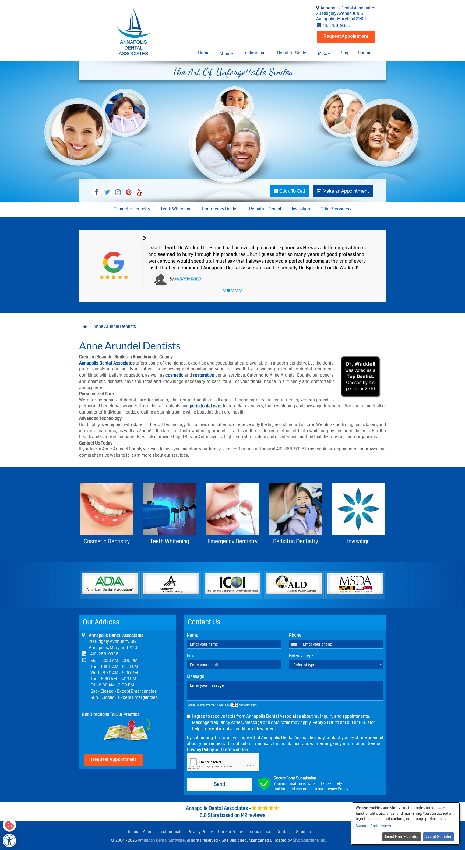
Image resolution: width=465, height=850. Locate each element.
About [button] (225, 53)
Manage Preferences (373, 826)
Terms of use (259, 818)
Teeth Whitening (176, 209)
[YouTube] (139, 192)
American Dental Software (161, 826)
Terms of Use (235, 736)
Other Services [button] (334, 209)
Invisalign (301, 209)
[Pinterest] (128, 192)
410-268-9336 (336, 25)
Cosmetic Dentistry (132, 209)
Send (219, 770)
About (148, 818)
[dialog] (406, 824)
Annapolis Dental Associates (107, 349)
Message (195, 663)
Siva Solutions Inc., (310, 826)
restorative (203, 361)
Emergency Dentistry (170, 527)
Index (133, 818)
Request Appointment (345, 36)
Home (204, 53)
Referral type (301, 642)
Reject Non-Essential (401, 836)
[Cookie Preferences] (9, 825)
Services (358, 527)
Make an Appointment (345, 190)
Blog (344, 53)
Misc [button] (322, 53)
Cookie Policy (230, 818)
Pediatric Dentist (265, 209)
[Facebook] (96, 192)
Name (192, 621)
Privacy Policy (200, 736)
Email (192, 642)
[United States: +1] (295, 630)
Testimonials (255, 53)
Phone (295, 621)
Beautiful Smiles (292, 53)
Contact (365, 53)
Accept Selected (438, 836)
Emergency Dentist (220, 209)
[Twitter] (107, 192)
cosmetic (174, 361)
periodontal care (206, 392)
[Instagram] (118, 192)
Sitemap (303, 818)
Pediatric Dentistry (232, 527)
